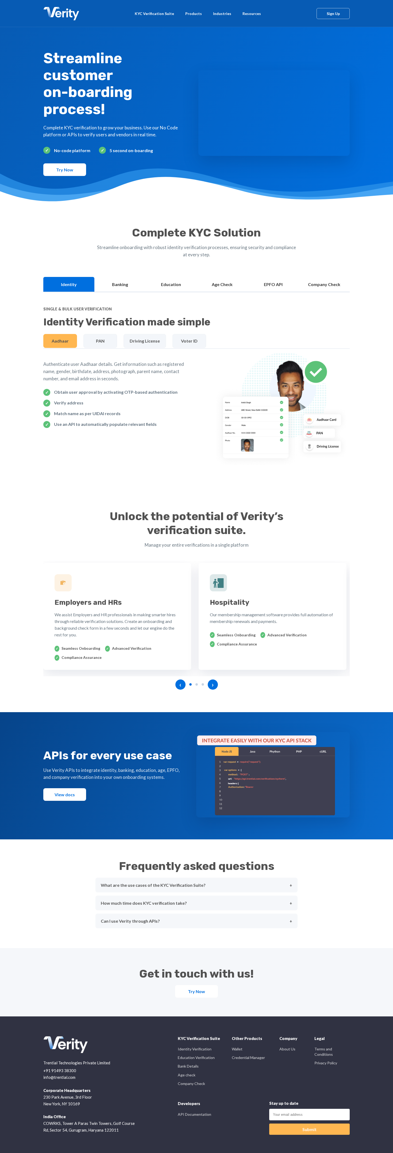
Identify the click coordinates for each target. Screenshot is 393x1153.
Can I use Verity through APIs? (130, 920)
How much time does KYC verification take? (144, 903)
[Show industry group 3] (203, 684)
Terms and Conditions (323, 1052)
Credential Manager (248, 1057)
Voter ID (189, 340)
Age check (186, 1075)
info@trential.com (59, 1077)
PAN (100, 340)
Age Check (222, 284)
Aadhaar (60, 340)
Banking (120, 284)
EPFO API (273, 284)
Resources (251, 13)
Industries (222, 13)
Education (171, 284)
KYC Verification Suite (154, 13)
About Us (287, 1049)
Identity (69, 284)
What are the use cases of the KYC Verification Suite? (153, 885)
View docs (65, 794)
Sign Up (333, 13)
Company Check (324, 284)
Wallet (237, 1049)
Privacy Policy (325, 1063)
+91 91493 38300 (59, 1070)
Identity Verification (194, 1049)
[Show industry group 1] (190, 684)
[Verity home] (61, 13)
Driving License (145, 340)
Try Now (64, 169)
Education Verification (196, 1057)
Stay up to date (283, 1103)
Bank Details (188, 1066)
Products (193, 13)
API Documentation (194, 1114)
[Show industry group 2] (196, 684)
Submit (309, 1129)
